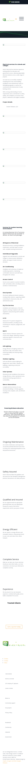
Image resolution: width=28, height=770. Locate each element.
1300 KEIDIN (15, 2)
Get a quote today (14, 627)
